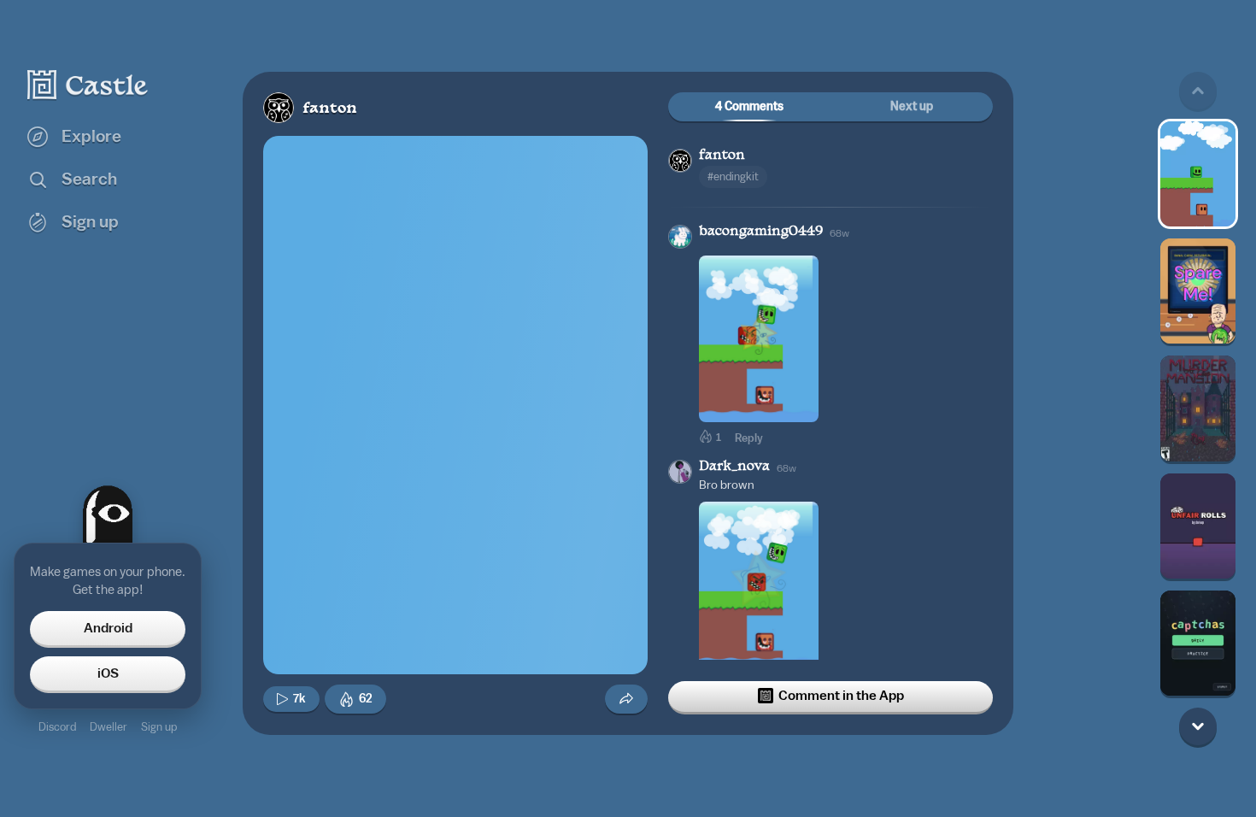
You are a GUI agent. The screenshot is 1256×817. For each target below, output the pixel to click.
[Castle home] (88, 84)
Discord (57, 726)
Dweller (108, 726)
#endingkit (733, 176)
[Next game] (1198, 726)
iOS (108, 673)
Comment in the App (841, 695)
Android (108, 628)
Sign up (159, 726)
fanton (329, 109)
